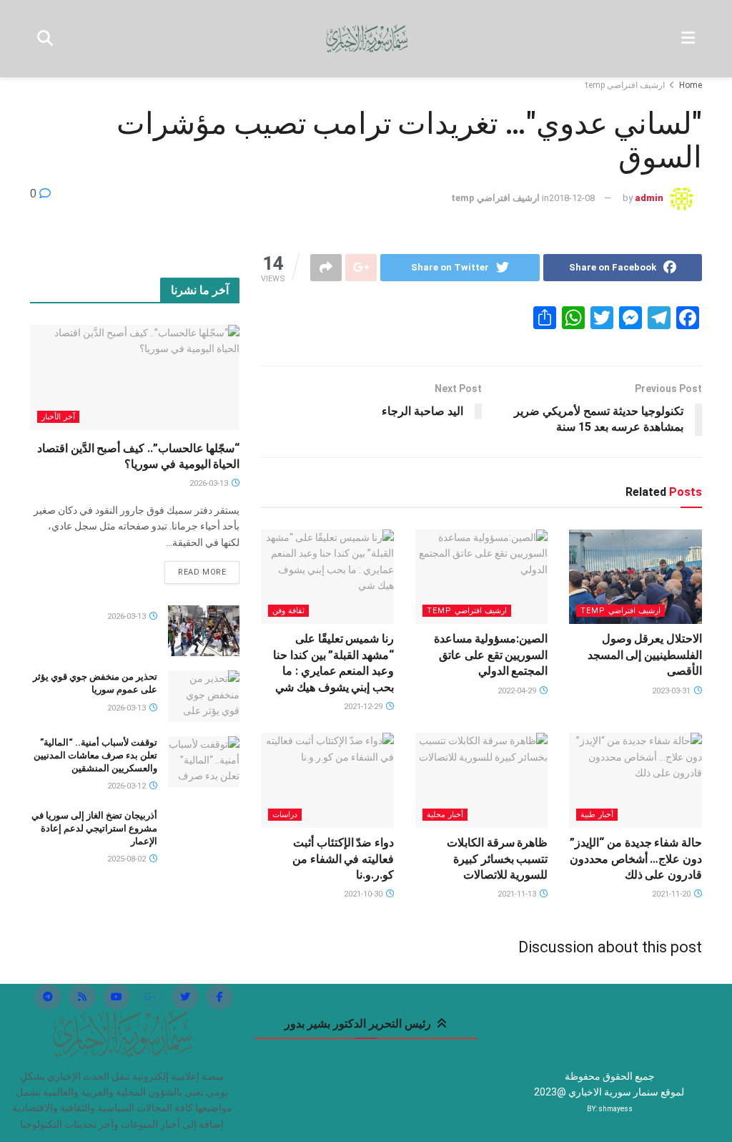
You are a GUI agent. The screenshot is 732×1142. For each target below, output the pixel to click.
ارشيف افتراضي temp (625, 85)
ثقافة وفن (288, 610)
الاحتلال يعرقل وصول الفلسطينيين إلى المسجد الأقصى (645, 655)
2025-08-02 (127, 859)
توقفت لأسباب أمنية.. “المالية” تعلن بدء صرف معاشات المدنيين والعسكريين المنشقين (95, 755)
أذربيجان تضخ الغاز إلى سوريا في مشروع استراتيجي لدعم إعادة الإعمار (94, 828)
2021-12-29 (364, 706)
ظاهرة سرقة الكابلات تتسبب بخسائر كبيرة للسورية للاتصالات (497, 859)
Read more (202, 572)
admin (649, 197)
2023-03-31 (672, 691)
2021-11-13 (518, 894)
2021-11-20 (672, 894)
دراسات (284, 814)
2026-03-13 (209, 483)
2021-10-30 (364, 894)
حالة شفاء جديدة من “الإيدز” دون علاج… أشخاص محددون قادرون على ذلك (636, 859)
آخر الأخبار (58, 416)
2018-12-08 (572, 197)
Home (690, 85)
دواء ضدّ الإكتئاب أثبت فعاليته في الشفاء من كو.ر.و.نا (343, 859)
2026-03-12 (127, 786)
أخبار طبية (596, 814)
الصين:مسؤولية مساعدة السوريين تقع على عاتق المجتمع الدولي (491, 655)
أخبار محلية (445, 814)
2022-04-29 (518, 691)
